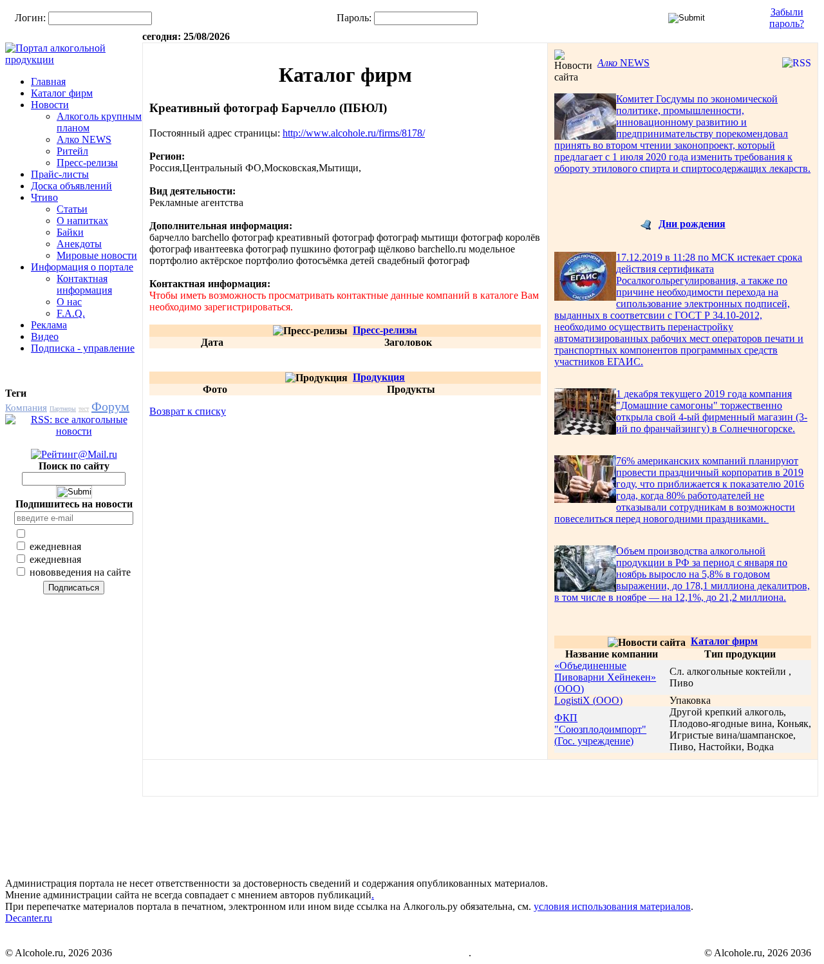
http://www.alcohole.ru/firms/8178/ (354, 133)
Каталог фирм (62, 93)
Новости (50, 104)
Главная (48, 81)
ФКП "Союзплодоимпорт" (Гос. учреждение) (600, 729)
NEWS (623, 62)
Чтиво (44, 197)
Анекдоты (79, 243)
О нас (69, 301)
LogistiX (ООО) (588, 700)
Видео (45, 336)
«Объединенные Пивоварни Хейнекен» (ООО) (605, 677)
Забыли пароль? (786, 17)
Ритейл (72, 151)
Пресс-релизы (87, 162)
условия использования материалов (612, 906)
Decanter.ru (28, 917)
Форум (110, 406)
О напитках (82, 220)
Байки (70, 232)
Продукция (379, 377)
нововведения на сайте (79, 572)
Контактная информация (84, 284)
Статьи (72, 208)
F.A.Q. (71, 313)
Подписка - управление (83, 348)
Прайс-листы (60, 174)
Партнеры (63, 408)
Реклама (49, 324)
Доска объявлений (71, 185)
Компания (26, 407)
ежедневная (54, 546)
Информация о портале (82, 266)
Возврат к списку (187, 411)
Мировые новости (97, 255)
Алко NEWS (84, 139)
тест (84, 408)
